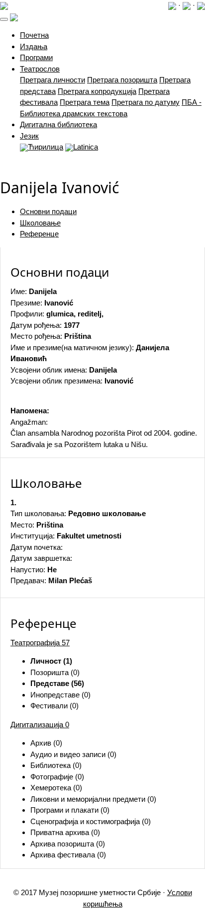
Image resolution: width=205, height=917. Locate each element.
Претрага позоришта (122, 80)
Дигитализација (39, 724)
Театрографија (40, 642)
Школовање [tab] (40, 223)
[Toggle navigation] (4, 19)
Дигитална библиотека (58, 124)
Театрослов (40, 69)
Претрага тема (84, 102)
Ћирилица (45, 147)
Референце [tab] (39, 233)
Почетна (34, 35)
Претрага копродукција (97, 91)
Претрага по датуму (145, 102)
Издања (33, 46)
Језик (29, 136)
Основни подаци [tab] (48, 211)
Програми (36, 57)
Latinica (85, 147)
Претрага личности (52, 80)
